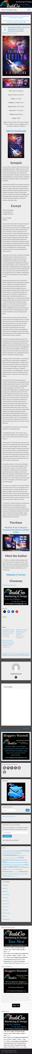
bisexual (26, 850)
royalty (4, 874)
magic (4, 869)
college (4, 853)
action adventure (7, 851)
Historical (9, 862)
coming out (18, 853)
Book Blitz (10, 33)
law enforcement (19, 864)
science (27, 654)
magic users (9, 869)
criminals (15, 654)
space (9, 655)
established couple (14, 857)
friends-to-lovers (20, 860)
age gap (16, 851)
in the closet (11, 864)
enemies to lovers (6, 857)
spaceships (15, 655)
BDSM (20, 851)
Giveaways (15, 33)
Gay (4, 862)
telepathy (26, 655)
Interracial (5, 864)
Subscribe (7, 836)
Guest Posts (5, 900)
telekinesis (21, 655)
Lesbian (26, 864)
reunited (17, 871)
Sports (20, 873)
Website (11, 574)
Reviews (4, 916)
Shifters (11, 874)
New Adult (19, 869)
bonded (10, 654)
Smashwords (8, 530)
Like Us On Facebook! (8, 816)
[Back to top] (28, 1050)
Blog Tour (4, 888)
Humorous (17, 862)
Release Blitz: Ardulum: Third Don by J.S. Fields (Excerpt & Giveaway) (8, 631)
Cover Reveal (5, 894)
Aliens (6, 654)
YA (16, 876)
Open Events (5, 903)
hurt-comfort (24, 862)
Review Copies (6, 913)
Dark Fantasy (23, 855)
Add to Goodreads (16, 130)
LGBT (19, 654)
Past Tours (5, 910)
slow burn (15, 874)
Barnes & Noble (22, 530)
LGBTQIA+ (13, 866)
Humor (13, 862)
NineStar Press (11, 527)
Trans (22, 874)
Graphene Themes (12, 1052)
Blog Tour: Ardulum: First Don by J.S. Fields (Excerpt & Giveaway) (8, 642)
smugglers (5, 655)
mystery (14, 869)
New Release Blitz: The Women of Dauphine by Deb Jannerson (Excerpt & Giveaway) (16, 21)
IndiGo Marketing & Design (9, 10)
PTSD (14, 871)
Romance (23, 871)
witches (14, 876)
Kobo (16, 532)
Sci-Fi (8, 874)
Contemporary (10, 855)
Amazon (23, 527)
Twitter (21, 574)
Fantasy (11, 860)
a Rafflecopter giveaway (9, 585)
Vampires (9, 876)
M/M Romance (24, 867)
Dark (19, 855)
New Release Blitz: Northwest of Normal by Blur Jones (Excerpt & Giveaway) (17, 17)
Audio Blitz (5, 885)
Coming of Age (10, 853)
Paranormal (7, 871)
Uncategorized (6, 919)
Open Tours (5, 906)
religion (23, 654)
